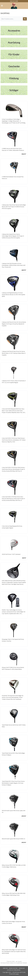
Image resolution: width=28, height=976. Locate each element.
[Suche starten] (25, 18)
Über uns (5, 968)
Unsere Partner (13, 968)
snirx (17, 974)
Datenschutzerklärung (14, 970)
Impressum (22, 968)
